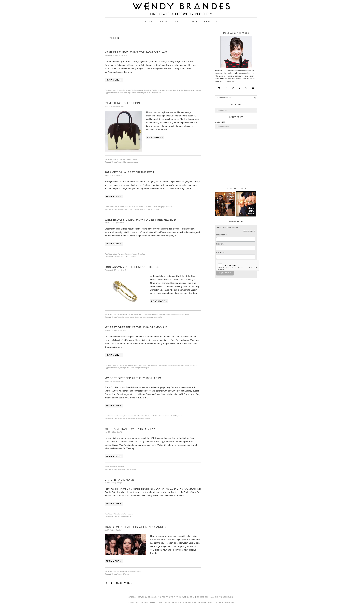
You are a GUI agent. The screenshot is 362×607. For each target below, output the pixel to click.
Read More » (114, 80)
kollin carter (151, 93)
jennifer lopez (141, 93)
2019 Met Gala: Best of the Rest (129, 172)
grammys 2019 (124, 368)
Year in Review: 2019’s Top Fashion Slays (136, 52)
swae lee (159, 317)
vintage (134, 159)
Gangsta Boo (135, 254)
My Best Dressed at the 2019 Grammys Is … (138, 327)
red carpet (193, 365)
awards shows (133, 314)
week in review (118, 466)
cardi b (116, 93)
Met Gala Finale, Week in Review (130, 428)
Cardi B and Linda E (119, 479)
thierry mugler (144, 368)
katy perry (133, 209)
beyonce (117, 256)
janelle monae (124, 209)
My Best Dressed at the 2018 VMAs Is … (135, 378)
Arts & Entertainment (120, 314)
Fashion (154, 90)
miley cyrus (151, 317)
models (130, 514)
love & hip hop (124, 574)
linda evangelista (125, 516)
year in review (196, 90)
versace (158, 93)
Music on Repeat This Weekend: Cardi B (135, 526)
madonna (165, 416)
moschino (122, 162)
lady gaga (161, 207)
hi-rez (128, 256)
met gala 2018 (131, 469)
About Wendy (117, 254)
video (143, 254)
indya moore (132, 93)
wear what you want (165, 90)
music (187, 314)
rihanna (133, 256)
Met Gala (168, 207)
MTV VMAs (173, 416)
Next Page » (124, 583)
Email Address (222, 235)
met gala (122, 469)
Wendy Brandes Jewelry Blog (181, 7)
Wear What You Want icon (181, 90)
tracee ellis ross (153, 209)
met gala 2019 (142, 209)
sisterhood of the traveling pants (139, 418)
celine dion (123, 93)
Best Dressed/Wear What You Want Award (128, 90)
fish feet (122, 159)
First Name (220, 244)
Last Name (220, 253)
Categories (220, 122)
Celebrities (147, 90)
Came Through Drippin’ (122, 103)
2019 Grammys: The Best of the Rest (133, 266)
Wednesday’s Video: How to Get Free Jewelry (141, 219)
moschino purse (132, 162)
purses (128, 159)
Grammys (180, 314)
